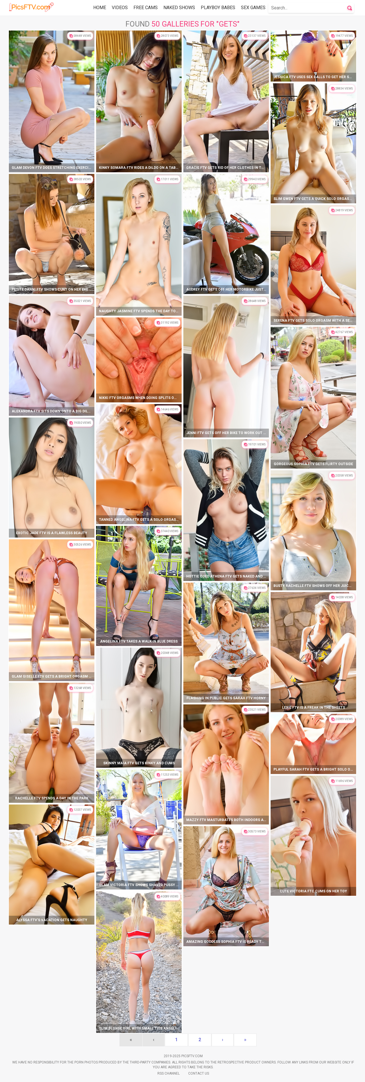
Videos (120, 7)
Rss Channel (168, 1073)
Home (99, 7)
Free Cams (145, 7)
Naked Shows (179, 7)
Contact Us (198, 1073)
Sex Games (253, 7)
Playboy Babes (218, 7)
